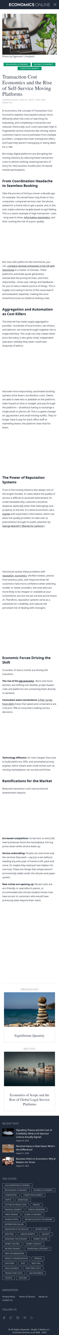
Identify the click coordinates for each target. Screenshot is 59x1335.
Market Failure (40, 1239)
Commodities (11, 1195)
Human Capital (11, 1219)
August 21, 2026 (22, 1153)
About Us (43, 1296)
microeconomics (13, 1248)
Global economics (33, 1214)
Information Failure (14, 1224)
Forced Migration (36, 1209)
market (6, 514)
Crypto (8, 1200)
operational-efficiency (38, 1248)
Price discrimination (14, 1253)
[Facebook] (4, 1317)
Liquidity (46, 1234)
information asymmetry (37, 217)
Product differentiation (16, 1258)
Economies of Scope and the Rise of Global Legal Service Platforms (29, 1099)
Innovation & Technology (17, 1229)
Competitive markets (29, 68)
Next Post (29, 1048)
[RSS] (31, 1317)
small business (12, 1268)
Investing (9, 1234)
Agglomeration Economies (17, 1185)
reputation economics (14, 575)
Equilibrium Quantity (30, 1035)
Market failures (12, 1244)
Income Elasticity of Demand (38, 1219)
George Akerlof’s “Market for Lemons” (23, 526)
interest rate (41, 1229)
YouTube (23, 1278)
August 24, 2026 (22, 1140)
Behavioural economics (17, 64)
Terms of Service (27, 1296)
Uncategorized (36, 1273)
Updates (8, 1278)
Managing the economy (16, 1239)
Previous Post (29, 989)
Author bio (7, 102)
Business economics (43, 64)
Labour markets (27, 1234)
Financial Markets (13, 1209)
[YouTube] (17, 1317)
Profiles (38, 1258)
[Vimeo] (24, 1317)
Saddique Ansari (10, 99)
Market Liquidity (34, 1244)
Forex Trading (11, 1214)
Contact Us (7, 1300)
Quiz (23, 1263)
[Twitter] (10, 1317)
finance (36, 1205)
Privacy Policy (8, 1296)
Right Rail (36, 1263)
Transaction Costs (13, 1273)
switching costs (33, 1268)
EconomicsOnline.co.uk (24, 1332)
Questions (9, 1263)
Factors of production (15, 1205)
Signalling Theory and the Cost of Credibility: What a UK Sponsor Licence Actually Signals (34, 1133)
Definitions (23, 1200)
